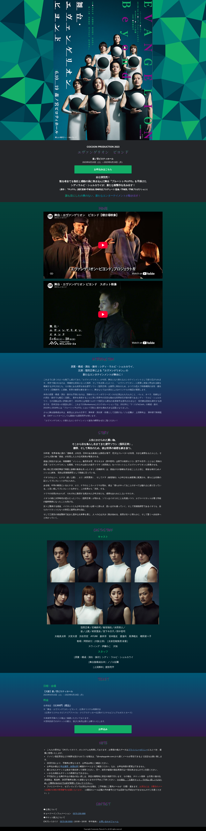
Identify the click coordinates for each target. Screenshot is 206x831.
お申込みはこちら (103, 169)
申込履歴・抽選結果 (69, 766)
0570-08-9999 (66, 821)
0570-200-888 (79, 813)
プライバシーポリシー (138, 750)
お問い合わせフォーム (109, 821)
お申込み (103, 729)
